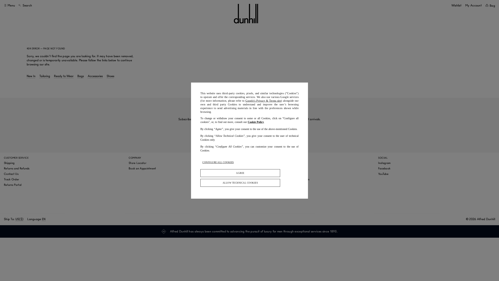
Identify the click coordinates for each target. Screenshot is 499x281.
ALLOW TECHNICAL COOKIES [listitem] (240, 182)
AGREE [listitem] (240, 173)
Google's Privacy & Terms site (263, 100)
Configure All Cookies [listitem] (218, 162)
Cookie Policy (256, 122)
